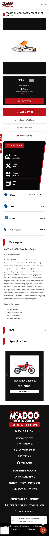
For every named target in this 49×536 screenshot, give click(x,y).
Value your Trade (26, 128)
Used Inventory (24, 444)
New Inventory (24, 438)
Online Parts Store (24, 450)
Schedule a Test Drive (26, 120)
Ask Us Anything (26, 135)
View (24, 391)
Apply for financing (26, 101)
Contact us (24, 456)
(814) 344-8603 (25, 511)
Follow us (26, 463)
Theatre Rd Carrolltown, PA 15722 (25, 505)
